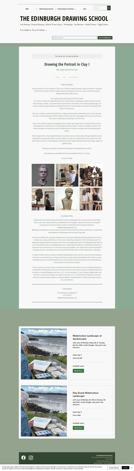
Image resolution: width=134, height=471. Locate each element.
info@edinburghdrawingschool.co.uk (104, 461)
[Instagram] (31, 457)
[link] (90, 337)
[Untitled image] (43, 175)
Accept (125, 468)
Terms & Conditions (98, 463)
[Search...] (109, 8)
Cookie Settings (114, 468)
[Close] (131, 467)
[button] (78, 371)
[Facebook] (23, 457)
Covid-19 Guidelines (108, 463)
